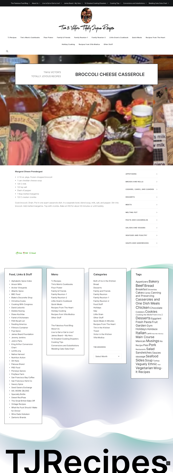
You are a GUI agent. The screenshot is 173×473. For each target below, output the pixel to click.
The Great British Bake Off (23, 401)
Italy (95, 311)
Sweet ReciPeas (18, 397)
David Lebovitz (18, 307)
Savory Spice (17, 384)
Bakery (154, 281)
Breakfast (142, 289)
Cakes (140, 292)
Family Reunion (100, 294)
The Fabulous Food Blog (19, 3)
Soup (149, 360)
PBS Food (15, 367)
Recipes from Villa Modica (89, 44)
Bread (96, 284)
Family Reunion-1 (81, 37)
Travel (96, 331)
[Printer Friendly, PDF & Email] (26, 253)
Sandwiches (144, 352)
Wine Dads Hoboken (20, 414)
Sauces (156, 352)
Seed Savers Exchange (21, 387)
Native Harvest (18, 354)
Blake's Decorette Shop (21, 297)
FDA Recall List (18, 321)
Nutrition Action (18, 357)
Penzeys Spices (18, 371)
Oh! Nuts (15, 361)
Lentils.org (16, 351)
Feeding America (18, 324)
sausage (140, 356)
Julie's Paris (16, 341)
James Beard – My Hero (72, 3)
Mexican (141, 341)
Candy (147, 293)
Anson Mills (16, 284)
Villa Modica (98, 337)
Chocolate (156, 307)
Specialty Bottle (18, 394)
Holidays (97, 307)
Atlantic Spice (17, 291)
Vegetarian (144, 368)
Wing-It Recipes (149, 370)
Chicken (143, 307)
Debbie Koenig (18, 311)
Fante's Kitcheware (20, 317)
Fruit (155, 322)
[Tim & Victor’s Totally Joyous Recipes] (86, 20)
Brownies (152, 289)
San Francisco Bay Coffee (22, 377)
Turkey (156, 360)
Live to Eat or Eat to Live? (51, 3)
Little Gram (98, 314)
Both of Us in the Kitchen (104, 281)
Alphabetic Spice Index (21, 281)
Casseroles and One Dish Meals (148, 301)
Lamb (149, 333)
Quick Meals (137, 37)
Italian (141, 333)
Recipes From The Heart (155, 37)
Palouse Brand (17, 364)
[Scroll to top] (168, 463)
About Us (35, 3)
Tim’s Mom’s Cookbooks (30, 37)
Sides (140, 360)
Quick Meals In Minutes (103, 321)
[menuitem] (20, 3)
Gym (149, 325)
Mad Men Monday (157, 334)
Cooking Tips (114, 3)
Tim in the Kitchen (101, 327)
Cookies (151, 311)
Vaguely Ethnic (146, 364)
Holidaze (152, 329)
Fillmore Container (19, 327)
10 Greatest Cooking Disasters (95, 3)
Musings (152, 341)
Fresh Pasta (143, 322)
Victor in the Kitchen (102, 334)
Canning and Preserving (148, 294)
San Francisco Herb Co (21, 381)
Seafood (152, 356)
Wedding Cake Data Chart (158, 3)
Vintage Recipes (18, 404)
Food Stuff (98, 304)
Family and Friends (101, 291)
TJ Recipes (12, 37)
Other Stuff (108, 44)
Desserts (97, 287)
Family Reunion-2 (99, 37)
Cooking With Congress (22, 304)
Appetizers (142, 281)
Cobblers (140, 312)
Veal (159, 364)
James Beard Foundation (22, 334)
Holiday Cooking (68, 44)
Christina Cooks (18, 301)
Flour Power (48, 37)
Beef (140, 285)
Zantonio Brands (18, 417)
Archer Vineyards (19, 287)
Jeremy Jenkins (18, 337)
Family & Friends (63, 37)
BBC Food (15, 294)
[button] (8, 51)
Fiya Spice (16, 331)
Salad (150, 349)
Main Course (145, 337)
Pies (145, 345)
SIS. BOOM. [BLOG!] (20, 391)
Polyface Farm (17, 374)
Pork (152, 345)
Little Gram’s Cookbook (118, 37)
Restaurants (141, 349)
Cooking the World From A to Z (149, 315)
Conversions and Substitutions (134, 3)
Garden (141, 325)
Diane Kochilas (18, 314)
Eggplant (156, 318)
